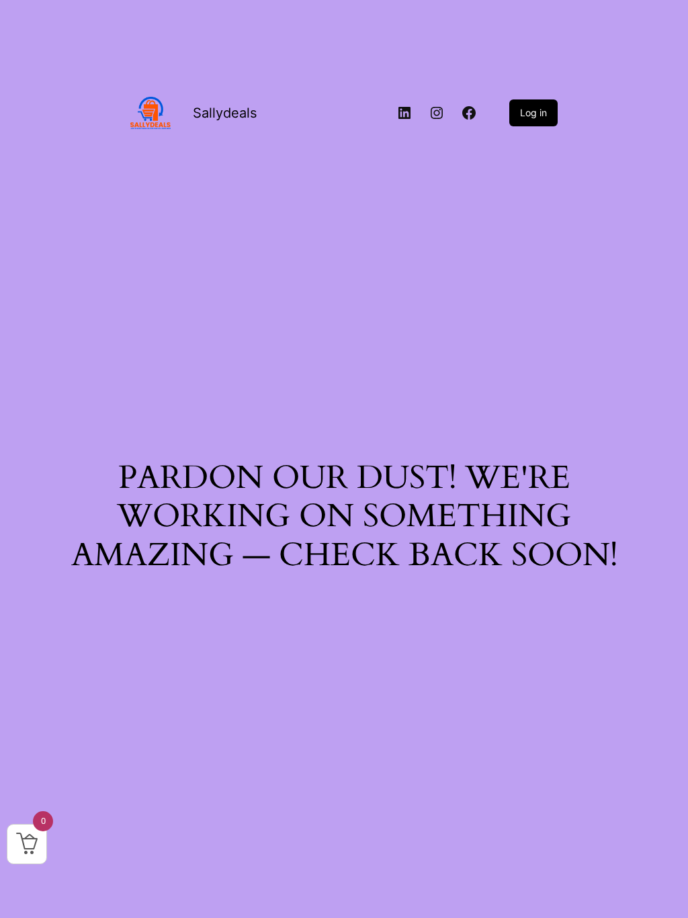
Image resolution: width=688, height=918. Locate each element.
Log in (533, 112)
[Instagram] (437, 113)
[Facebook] (469, 113)
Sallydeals (225, 113)
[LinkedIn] (404, 113)
